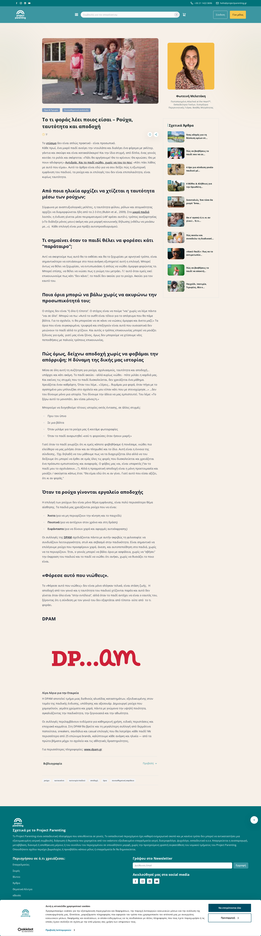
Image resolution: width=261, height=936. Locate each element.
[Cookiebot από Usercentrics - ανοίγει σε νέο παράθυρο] (25, 930)
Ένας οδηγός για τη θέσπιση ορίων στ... (197, 136)
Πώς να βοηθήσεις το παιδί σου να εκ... (197, 153)
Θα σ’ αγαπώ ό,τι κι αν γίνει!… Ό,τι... (198, 219)
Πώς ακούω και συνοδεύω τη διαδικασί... (200, 237)
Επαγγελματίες (21, 864)
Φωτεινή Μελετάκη (191, 96)
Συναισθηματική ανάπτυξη (76, 110)
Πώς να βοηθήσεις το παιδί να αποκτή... (197, 269)
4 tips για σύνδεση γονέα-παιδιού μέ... (200, 169)
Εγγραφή (241, 865)
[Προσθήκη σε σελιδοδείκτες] (150, 134)
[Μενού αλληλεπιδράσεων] (254, 820)
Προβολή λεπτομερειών (58, 930)
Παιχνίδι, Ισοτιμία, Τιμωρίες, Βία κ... (196, 286)
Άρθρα (16, 883)
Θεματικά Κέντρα (22, 889)
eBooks (17, 895)
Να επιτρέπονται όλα (230, 908)
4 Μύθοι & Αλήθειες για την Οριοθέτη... (199, 185)
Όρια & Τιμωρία (51, 110)
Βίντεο (16, 876)
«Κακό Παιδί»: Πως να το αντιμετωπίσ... (199, 253)
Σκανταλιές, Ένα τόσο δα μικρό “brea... (199, 201)
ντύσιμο (51, 143)
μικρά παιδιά (140, 212)
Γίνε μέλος (237, 14)
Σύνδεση (220, 14)
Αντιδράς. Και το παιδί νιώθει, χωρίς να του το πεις (98, 162)
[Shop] (184, 14)
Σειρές (16, 870)
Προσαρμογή (228, 917)
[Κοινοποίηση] (156, 134)
